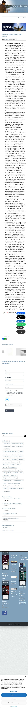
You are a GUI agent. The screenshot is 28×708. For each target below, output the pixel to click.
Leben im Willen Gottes (9, 508)
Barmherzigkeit (6, 446)
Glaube (21, 456)
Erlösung (21, 451)
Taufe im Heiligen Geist (18, 480)
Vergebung (5, 486)
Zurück (20, 18)
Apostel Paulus (6, 443)
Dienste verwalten (13, 691)
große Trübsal (16, 462)
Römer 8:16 (22, 604)
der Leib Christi (19, 446)
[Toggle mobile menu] (25, 10)
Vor (24, 18)
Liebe (4, 472)
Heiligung (19, 464)
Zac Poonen (7, 39)
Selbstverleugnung (7, 480)
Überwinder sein (6, 491)
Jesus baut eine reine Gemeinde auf (12, 499)
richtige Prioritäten (7, 478)
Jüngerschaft (19, 470)
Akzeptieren (14, 695)
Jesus (13, 470)
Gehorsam (20, 454)
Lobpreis (9, 472)
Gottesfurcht (14, 459)
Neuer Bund (15, 472)
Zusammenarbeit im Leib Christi (16, 488)
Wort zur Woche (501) (8, 531)
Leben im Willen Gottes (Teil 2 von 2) (12, 503)
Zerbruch (5, 488)
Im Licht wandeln (7, 470)
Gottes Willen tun (7, 462)
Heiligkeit (13, 464)
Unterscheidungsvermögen (14, 483)
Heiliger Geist (6, 464)
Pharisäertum (6, 475)
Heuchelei (5, 467)
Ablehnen (14, 699)
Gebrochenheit (13, 454)
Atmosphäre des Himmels (17, 443)
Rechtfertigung (14, 475)
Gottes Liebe (21, 459)
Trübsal (4, 483)
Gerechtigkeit (15, 456)
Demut (13, 446)
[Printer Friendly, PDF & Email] (9, 312)
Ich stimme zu (5, 567)
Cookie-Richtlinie (13, 706)
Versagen (12, 486)
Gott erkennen (6, 459)
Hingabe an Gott (12, 467)
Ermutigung (5, 454)
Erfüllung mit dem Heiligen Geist (10, 451)
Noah (21, 472)
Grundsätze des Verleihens (10, 513)
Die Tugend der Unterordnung (10, 518)
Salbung (15, 478)
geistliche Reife (6, 456)
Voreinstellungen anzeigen (14, 702)
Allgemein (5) (6, 527)
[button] (26, 676)
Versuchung (18, 486)
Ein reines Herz (6, 448)
